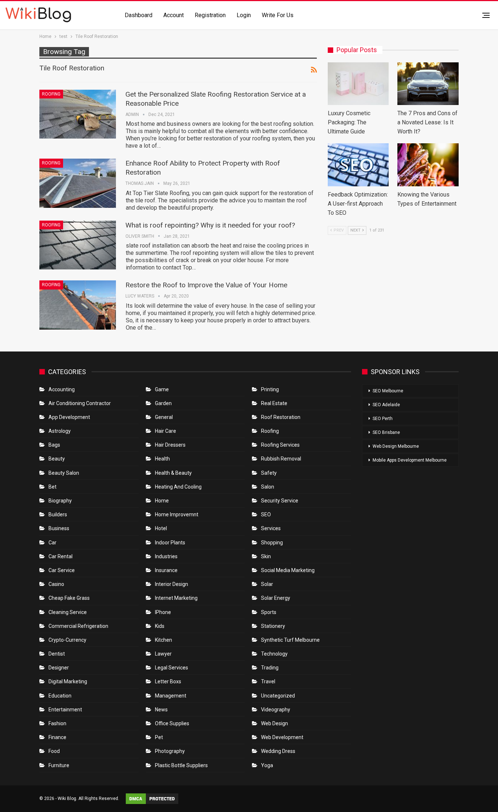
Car (52, 542)
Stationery (273, 626)
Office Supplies (172, 723)
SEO (266, 514)
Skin (266, 556)
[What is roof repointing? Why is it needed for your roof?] (77, 245)
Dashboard (138, 15)
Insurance (166, 570)
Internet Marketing (176, 598)
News (161, 709)
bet (52, 487)
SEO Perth (383, 418)
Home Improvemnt (176, 514)
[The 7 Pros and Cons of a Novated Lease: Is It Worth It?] (428, 83)
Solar (267, 584)
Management (170, 696)
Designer (58, 668)
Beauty (56, 459)
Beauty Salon (63, 473)
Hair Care (165, 431)
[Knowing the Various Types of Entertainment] (428, 164)
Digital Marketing (67, 681)
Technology (274, 654)
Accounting (61, 389)
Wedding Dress (278, 751)
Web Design (274, 723)
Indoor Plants (170, 542)
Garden (163, 403)
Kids (159, 626)
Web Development (282, 737)
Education (59, 696)
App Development (69, 417)
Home (162, 501)
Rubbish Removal (281, 459)
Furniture (58, 765)
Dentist (56, 654)
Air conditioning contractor (79, 403)
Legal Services (171, 668)
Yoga (267, 765)
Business (58, 528)
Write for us (277, 15)
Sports (268, 612)
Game (162, 389)
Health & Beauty (173, 473)
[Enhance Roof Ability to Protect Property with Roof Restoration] (77, 183)
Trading (270, 668)
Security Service (279, 501)
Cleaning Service (67, 612)
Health (162, 459)
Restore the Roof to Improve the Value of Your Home (206, 285)
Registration (210, 15)
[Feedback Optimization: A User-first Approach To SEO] (358, 164)
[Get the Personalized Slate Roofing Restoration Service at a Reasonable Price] (77, 114)
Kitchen (163, 640)
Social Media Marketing (288, 570)
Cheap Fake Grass (69, 598)
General (164, 417)
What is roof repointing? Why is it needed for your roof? (210, 225)
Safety (269, 473)
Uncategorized (278, 696)
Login (244, 15)
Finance (57, 737)
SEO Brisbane (386, 432)
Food (54, 751)
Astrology (59, 431)
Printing (270, 389)
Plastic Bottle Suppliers (181, 765)
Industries (166, 556)
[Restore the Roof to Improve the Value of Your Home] (77, 304)
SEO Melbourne (388, 390)
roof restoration (280, 417)
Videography (275, 709)
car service (61, 570)
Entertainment (65, 709)
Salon (267, 487)
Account (173, 15)
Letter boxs (168, 681)
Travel (268, 681)
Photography (170, 751)
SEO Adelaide (386, 404)
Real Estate (274, 403)
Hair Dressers (170, 445)
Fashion (57, 723)
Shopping (272, 542)
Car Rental (60, 556)
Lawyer (163, 654)
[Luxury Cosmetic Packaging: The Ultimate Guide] (358, 83)
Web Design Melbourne (396, 446)
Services (271, 528)
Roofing (51, 94)
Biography (60, 501)
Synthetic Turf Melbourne (290, 640)
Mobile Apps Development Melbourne (410, 460)
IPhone (163, 612)
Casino (56, 584)
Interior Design (171, 584)
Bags (54, 445)
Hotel (161, 528)
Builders (57, 514)
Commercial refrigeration (78, 626)
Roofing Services (280, 445)
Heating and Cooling (178, 487)
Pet (159, 737)
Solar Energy (275, 598)
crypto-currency (67, 640)
